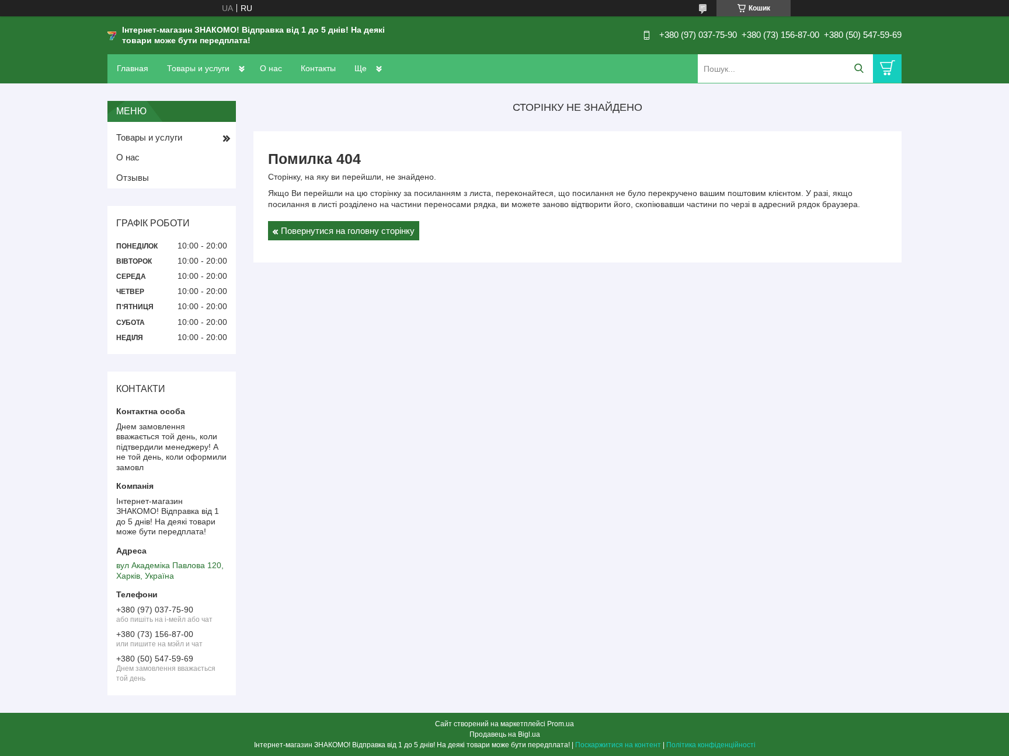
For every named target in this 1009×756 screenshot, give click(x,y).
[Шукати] (858, 68)
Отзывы (132, 178)
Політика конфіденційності (711, 745)
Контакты (318, 68)
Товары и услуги (198, 68)
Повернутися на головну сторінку (348, 231)
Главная (132, 68)
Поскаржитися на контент (618, 745)
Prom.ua (560, 724)
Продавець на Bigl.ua (504, 734)
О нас (271, 68)
